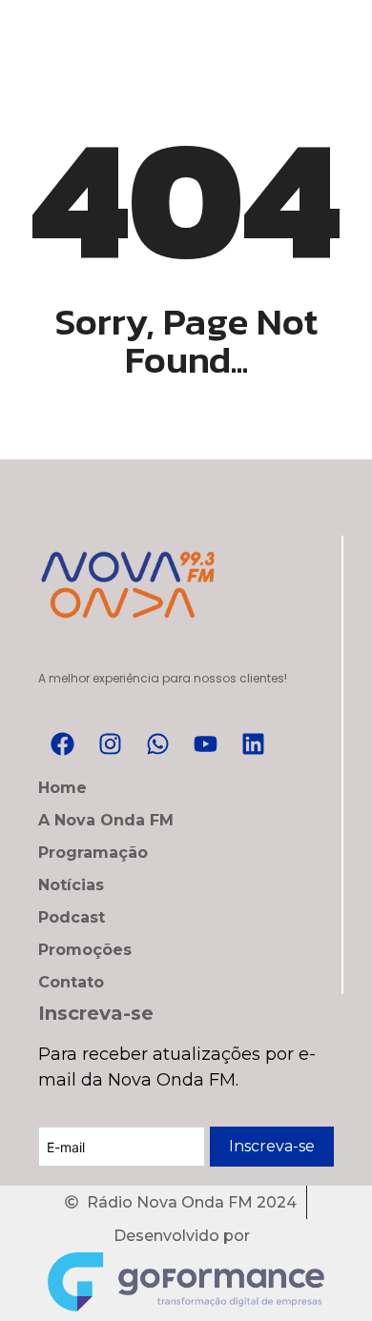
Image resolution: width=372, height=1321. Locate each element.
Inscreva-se (272, 1146)
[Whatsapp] (157, 743)
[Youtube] (205, 743)
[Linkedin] (253, 743)
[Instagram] (110, 743)
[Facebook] (62, 743)
